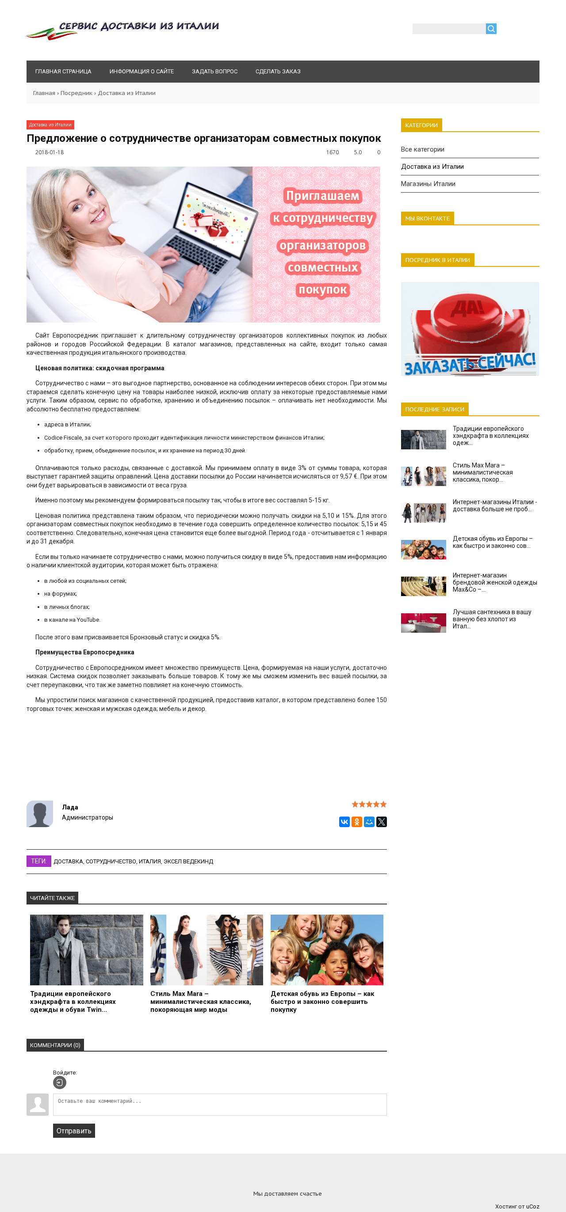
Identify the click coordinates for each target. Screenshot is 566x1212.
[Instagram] (283, 1181)
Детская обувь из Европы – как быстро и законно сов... (493, 542)
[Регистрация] (529, 30)
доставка (68, 861)
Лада (70, 807)
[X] (381, 822)
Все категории (422, 149)
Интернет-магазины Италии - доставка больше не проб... (495, 505)
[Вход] (59, 1082)
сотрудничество (111, 861)
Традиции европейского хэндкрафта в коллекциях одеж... (491, 435)
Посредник (76, 93)
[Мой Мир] (369, 822)
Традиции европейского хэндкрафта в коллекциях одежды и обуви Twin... (73, 1002)
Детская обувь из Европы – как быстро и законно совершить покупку (322, 1002)
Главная (44, 93)
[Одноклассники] (357, 822)
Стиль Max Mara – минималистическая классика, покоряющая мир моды (200, 1002)
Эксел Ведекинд (188, 861)
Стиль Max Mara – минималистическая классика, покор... (483, 472)
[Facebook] (327, 1181)
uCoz (532, 1206)
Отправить (74, 1131)
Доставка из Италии (127, 93)
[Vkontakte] (239, 1181)
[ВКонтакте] (344, 822)
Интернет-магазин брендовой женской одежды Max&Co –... (495, 582)
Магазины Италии (428, 184)
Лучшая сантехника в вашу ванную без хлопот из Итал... (492, 619)
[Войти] (508, 30)
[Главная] (123, 39)
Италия (150, 861)
